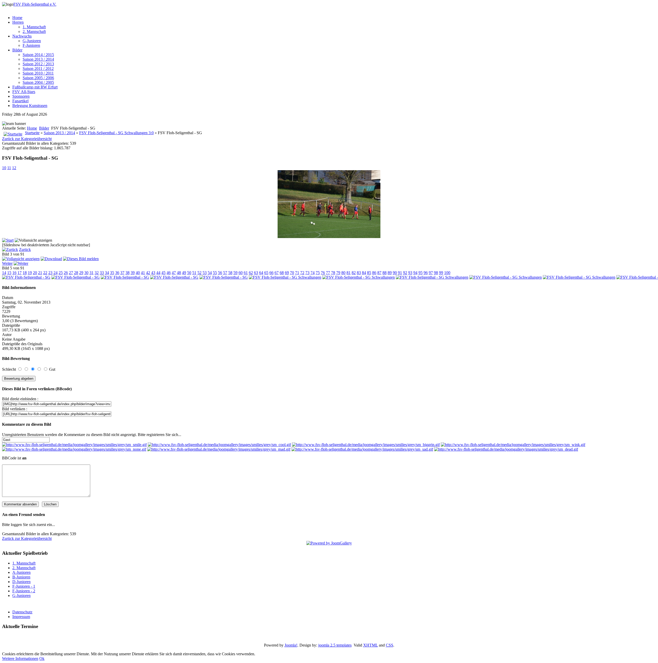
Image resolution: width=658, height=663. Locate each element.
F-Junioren (31, 45)
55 (215, 272)
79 (338, 272)
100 (447, 272)
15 (9, 272)
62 (251, 272)
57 (225, 272)
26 (66, 272)
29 (81, 272)
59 (235, 272)
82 (354, 272)
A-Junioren (21, 572)
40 (138, 272)
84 (364, 272)
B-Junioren (21, 577)
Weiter (7, 263)
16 (14, 272)
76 (323, 272)
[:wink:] (513, 444)
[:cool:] (219, 444)
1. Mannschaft (34, 27)
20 (35, 272)
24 (55, 272)
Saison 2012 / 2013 (38, 64)
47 (174, 272)
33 (102, 272)
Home (17, 17)
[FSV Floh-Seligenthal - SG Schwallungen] (285, 277)
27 (71, 272)
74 (312, 272)
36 (117, 272)
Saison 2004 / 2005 (38, 82)
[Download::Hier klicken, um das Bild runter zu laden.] (51, 259)
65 (266, 272)
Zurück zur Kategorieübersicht (27, 139)
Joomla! (291, 645)
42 (148, 272)
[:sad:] (362, 449)
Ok (41, 658)
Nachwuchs (22, 36)
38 (127, 272)
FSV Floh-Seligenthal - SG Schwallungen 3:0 (116, 133)
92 (405, 272)
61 (246, 272)
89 (390, 272)
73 (307, 272)
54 (210, 272)
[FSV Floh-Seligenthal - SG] (329, 236)
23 (50, 272)
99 (441, 272)
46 (169, 272)
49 (184, 272)
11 (9, 168)
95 (420, 272)
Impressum (21, 616)
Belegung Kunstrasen (29, 105)
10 (4, 168)
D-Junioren (21, 581)
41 (143, 272)
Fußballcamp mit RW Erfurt (35, 87)
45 (163, 272)
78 (333, 272)
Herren (18, 22)
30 (86, 272)
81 (348, 272)
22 (45, 272)
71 (297, 272)
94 (415, 272)
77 (328, 272)
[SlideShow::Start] (8, 240)
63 (256, 272)
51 (194, 272)
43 (153, 272)
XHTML (370, 645)
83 (359, 272)
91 (400, 272)
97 (431, 272)
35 (112, 272)
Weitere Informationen (20, 658)
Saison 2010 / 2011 (38, 73)
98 (436, 272)
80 (343, 272)
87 (379, 272)
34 (107, 272)
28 (76, 272)
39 (133, 272)
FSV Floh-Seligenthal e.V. (34, 4)
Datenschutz (22, 612)
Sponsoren (21, 96)
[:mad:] (218, 449)
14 (4, 272)
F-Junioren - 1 (23, 586)
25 (61, 272)
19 (30, 272)
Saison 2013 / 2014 (38, 59)
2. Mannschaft (34, 31)
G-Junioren (32, 41)
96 (426, 272)
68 (282, 272)
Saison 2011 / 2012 (38, 68)
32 (97, 272)
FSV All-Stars (23, 91)
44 (158, 272)
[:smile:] (74, 444)
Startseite (32, 133)
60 (241, 272)
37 (122, 272)
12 (14, 168)
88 (384, 272)
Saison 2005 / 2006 (38, 78)
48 (179, 272)
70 (292, 272)
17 (19, 272)
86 (374, 272)
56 (220, 272)
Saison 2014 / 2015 (38, 54)
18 (25, 272)
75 (318, 272)
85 (369, 272)
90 (395, 272)
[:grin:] (366, 444)
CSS (389, 645)
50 (189, 272)
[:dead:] (506, 449)
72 (302, 272)
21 (40, 272)
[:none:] (74, 449)
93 (410, 272)
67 (277, 272)
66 (271, 272)
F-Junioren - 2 (23, 591)
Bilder (17, 50)
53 (205, 272)
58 (230, 272)
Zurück (25, 249)
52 (199, 272)
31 (91, 272)
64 (261, 272)
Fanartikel (20, 101)
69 (287, 272)
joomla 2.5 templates (335, 645)
